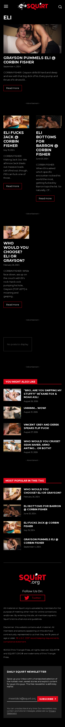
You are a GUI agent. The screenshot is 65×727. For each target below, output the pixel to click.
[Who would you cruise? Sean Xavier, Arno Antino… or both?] (12, 446)
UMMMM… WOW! (35, 408)
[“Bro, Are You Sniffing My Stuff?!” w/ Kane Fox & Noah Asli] (12, 395)
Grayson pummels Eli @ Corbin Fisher (29, 60)
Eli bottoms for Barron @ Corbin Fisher (47, 143)
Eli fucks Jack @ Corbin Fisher (13, 139)
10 (27, 150)
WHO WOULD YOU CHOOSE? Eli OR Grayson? (16, 252)
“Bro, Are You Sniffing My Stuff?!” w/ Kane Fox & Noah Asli (43, 394)
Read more (12, 88)
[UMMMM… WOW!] (12, 412)
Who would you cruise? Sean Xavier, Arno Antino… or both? (42, 445)
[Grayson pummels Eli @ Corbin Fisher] (32, 38)
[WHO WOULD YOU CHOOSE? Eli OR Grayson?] (16, 232)
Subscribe (46, 699)
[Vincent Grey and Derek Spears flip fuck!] (12, 429)
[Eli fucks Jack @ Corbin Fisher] (16, 122)
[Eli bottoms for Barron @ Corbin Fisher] (49, 122)
